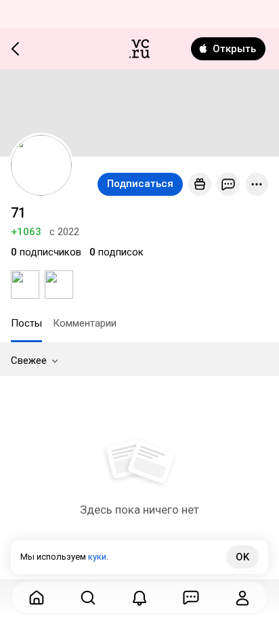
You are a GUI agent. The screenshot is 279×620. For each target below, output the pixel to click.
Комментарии (84, 323)
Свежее (29, 360)
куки (97, 557)
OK (242, 557)
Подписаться (140, 184)
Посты (26, 323)
